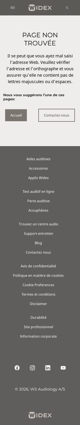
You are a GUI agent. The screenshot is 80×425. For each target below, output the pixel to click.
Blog (38, 243)
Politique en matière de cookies (38, 275)
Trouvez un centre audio (38, 224)
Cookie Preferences (38, 285)
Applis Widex (38, 177)
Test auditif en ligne (38, 191)
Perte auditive (38, 201)
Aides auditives (38, 159)
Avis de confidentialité (38, 266)
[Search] (67, 7)
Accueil (16, 115)
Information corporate (38, 336)
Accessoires (38, 168)
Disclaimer (38, 303)
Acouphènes (38, 210)
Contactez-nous (56, 115)
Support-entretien (38, 233)
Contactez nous (38, 252)
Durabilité (39, 317)
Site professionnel (38, 327)
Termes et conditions (38, 294)
